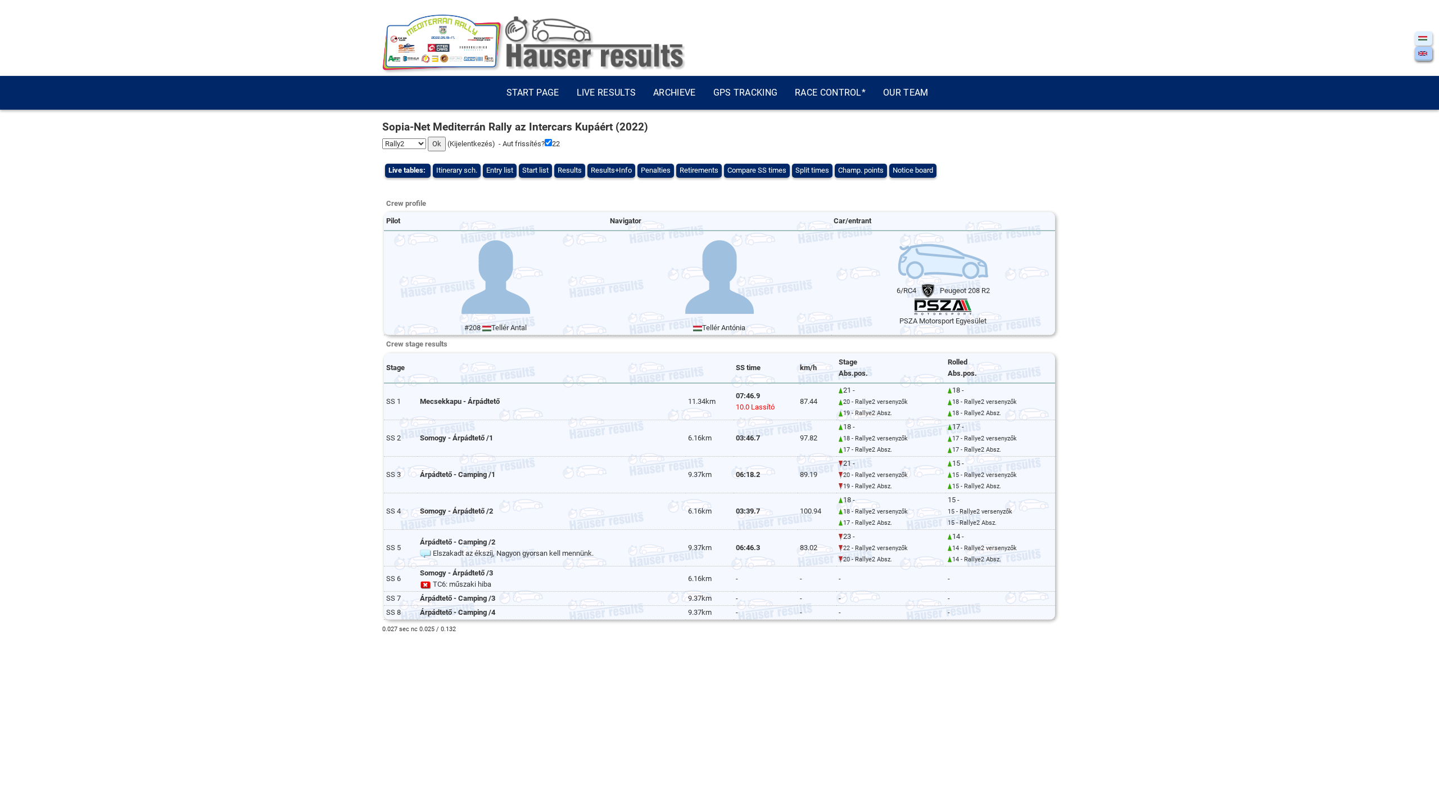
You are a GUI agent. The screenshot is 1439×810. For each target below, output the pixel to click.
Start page (532, 92)
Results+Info (611, 170)
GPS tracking (745, 92)
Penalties (656, 170)
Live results (606, 92)
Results (570, 170)
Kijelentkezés (471, 144)
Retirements (699, 170)
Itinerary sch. (456, 170)
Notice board (913, 170)
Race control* (830, 92)
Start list (535, 170)
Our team (905, 92)
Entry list (499, 170)
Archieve (674, 92)
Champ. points (861, 170)
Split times (812, 170)
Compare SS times (756, 170)
